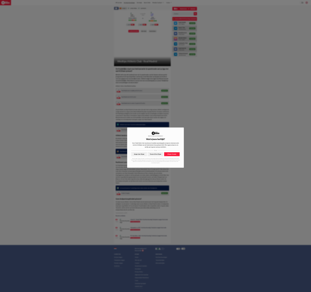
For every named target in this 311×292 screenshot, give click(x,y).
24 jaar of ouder (171, 154)
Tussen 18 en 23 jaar (155, 154)
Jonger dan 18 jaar (139, 154)
